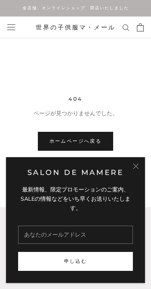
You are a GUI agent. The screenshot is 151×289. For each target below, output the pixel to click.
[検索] (126, 27)
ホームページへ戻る (76, 141)
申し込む (75, 261)
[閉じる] (136, 166)
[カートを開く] (140, 27)
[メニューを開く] (11, 27)
